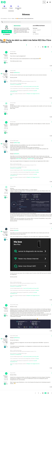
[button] (47, 2)
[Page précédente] (35, 47)
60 (48, 46)
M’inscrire (7, 34)
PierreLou (5, 54)
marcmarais (4, 73)
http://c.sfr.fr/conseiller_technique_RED (31, 86)
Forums (9, 18)
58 (42, 46)
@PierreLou (17, 72)
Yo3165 (6, 189)
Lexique (37, 88)
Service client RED (18, 9)
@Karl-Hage (17, 142)
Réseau (13, 18)
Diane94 (5, 124)
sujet (15, 33)
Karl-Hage (5, 105)
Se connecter (6, 31)
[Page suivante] (51, 47)
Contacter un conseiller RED (15, 84)
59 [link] (45, 46)
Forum (11, 8)
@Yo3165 (16, 230)
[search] (44, 2)
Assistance (4, 8)
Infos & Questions (4, 18)
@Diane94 (16, 153)
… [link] (40, 46)
